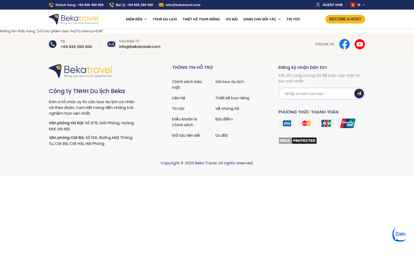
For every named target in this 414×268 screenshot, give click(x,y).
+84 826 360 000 (76, 47)
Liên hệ (178, 98)
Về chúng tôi (227, 108)
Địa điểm (224, 119)
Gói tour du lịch (229, 81)
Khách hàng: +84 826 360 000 (80, 5)
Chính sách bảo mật (187, 84)
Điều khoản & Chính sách (184, 122)
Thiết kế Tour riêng (201, 19)
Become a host (345, 19)
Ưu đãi (232, 19)
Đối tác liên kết (186, 135)
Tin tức (293, 19)
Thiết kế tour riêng (232, 98)
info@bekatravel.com (183, 5)
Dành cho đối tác (260, 19)
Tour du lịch (165, 19)
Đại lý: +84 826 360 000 (134, 5)
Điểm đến (134, 19)
